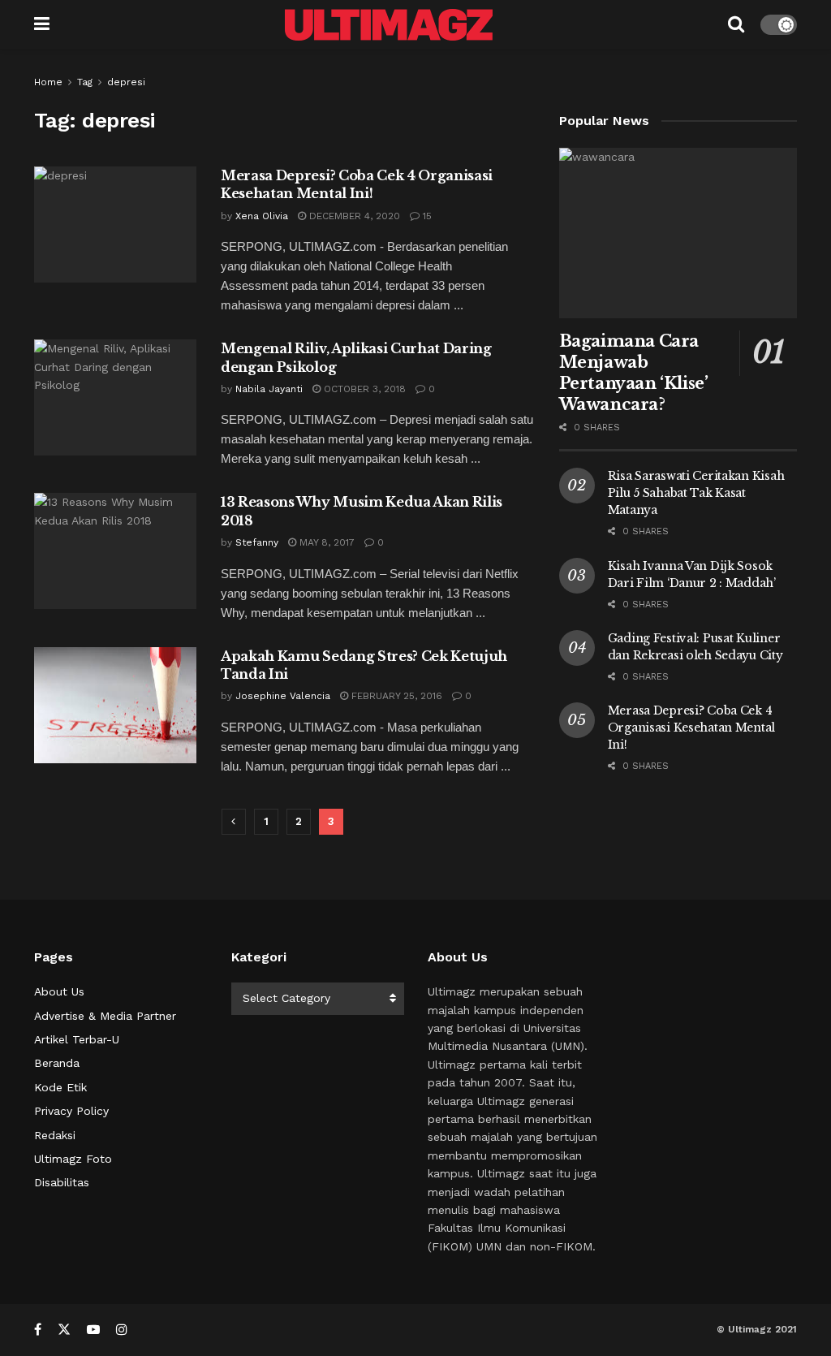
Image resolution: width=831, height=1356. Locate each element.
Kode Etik (60, 1087)
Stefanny (256, 542)
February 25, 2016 (395, 696)
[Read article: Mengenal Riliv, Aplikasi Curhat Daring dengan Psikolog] (115, 397)
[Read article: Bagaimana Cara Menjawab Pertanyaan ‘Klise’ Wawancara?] (678, 233)
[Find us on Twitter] (64, 1329)
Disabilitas (61, 1182)
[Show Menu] (42, 24)
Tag (85, 82)
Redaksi (54, 1135)
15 (426, 216)
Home (48, 82)
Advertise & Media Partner (105, 1015)
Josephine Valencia (282, 696)
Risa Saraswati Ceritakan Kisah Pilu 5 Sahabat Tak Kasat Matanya (696, 493)
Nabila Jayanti (269, 389)
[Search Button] (736, 24)
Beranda (57, 1062)
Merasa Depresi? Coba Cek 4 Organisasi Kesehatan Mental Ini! (691, 727)
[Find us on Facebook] (37, 1329)
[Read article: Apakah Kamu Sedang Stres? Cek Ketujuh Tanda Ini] (115, 705)
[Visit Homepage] (389, 25)
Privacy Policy (71, 1110)
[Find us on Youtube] (93, 1329)
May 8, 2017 (325, 542)
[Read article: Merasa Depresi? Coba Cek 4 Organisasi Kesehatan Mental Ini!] (115, 224)
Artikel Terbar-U (76, 1039)
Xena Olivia (261, 216)
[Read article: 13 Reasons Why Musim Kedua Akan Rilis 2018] (115, 551)
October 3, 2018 (363, 389)
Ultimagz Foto (73, 1158)
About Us (59, 991)
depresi (126, 82)
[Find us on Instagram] (121, 1329)
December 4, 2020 (353, 216)
